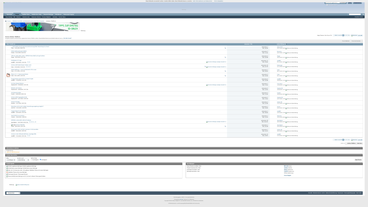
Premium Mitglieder (46, 17)
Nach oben (359, 143)
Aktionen (18, 17)
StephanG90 (14, 84)
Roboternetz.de (317, 192)
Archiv (323, 192)
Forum (17, 14)
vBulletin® (181, 199)
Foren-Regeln (287, 175)
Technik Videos (62, 17)
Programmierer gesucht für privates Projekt (22, 78)
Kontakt (310, 192)
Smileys (286, 167)
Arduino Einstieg (15, 101)
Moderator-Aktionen (36, 17)
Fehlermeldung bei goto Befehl (19, 51)
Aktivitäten (55, 17)
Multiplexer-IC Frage (16, 60)
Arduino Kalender (20, 124)
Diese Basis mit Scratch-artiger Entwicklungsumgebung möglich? (27, 106)
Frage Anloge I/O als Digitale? (18, 111)
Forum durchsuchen (356, 41)
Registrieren (357, 2)
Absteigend (44, 159)
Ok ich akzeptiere (218, 1)
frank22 (13, 94)
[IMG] (285, 169)
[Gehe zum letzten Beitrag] (291, 48)
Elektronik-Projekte (69, 14)
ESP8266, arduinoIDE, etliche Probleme (21, 120)
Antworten (246, 44)
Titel (8, 44)
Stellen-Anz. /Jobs (36, 14)
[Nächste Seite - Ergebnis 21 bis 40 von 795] (354, 35)
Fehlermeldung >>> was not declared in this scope (23, 69)
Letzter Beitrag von (281, 44)
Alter (7, 158)
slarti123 (13, 107)
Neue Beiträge (9, 17)
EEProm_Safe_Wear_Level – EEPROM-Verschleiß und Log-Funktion (28, 55)
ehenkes (13, 103)
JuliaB (12, 126)
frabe (12, 48)
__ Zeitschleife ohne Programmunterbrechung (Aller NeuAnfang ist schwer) (30, 46)
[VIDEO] (286, 171)
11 (348, 35)
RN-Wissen (58, 14)
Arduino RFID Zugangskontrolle (19, 97)
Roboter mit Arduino (16, 88)
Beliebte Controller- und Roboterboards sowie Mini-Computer (28, 21)
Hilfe (350, 2)
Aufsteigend (35, 159)
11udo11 (13, 117)
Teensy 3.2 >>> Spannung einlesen (19, 74)
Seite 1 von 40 (338, 35)
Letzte (359, 35)
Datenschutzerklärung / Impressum (334, 192)
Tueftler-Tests (26, 14)
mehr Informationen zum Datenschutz (202, 1)
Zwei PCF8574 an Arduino (17, 115)
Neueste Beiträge (48, 14)
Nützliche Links (26, 17)
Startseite (9, 14)
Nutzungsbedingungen (349, 192)
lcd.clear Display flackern (17, 83)
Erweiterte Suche (359, 16)
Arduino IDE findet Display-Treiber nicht (21, 65)
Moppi (12, 57)
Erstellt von (12, 44)
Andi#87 (13, 62)
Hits (251, 44)
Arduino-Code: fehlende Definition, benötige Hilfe (23, 134)
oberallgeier (14, 122)
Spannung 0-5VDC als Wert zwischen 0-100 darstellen (24, 129)
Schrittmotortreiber (16, 92)
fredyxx (12, 52)
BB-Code (286, 166)
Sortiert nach (20, 158)
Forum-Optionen (345, 41)
